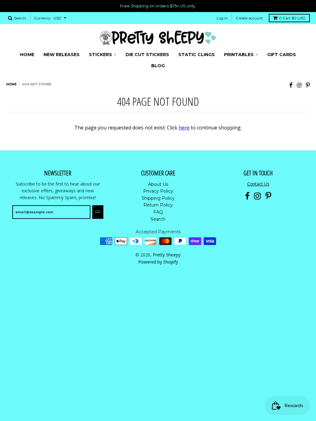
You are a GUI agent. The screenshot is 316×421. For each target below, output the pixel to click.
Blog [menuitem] (158, 65)
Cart (292, 18)
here (184, 127)
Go (97, 212)
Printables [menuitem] (239, 54)
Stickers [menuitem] (100, 54)
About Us (158, 184)
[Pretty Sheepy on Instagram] (299, 84)
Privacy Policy (158, 191)
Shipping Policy (158, 198)
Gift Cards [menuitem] (281, 54)
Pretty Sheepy (167, 255)
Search (158, 219)
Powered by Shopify (158, 262)
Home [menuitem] (27, 54)
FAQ (158, 212)
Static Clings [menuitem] (196, 54)
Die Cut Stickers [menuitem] (147, 54)
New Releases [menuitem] (62, 54)
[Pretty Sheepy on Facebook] (291, 84)
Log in (222, 18)
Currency (42, 18)
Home (11, 84)
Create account (249, 18)
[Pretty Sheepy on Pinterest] (308, 84)
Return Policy (158, 205)
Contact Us (258, 184)
